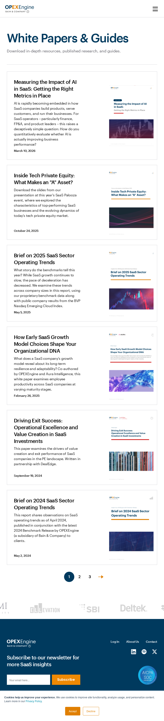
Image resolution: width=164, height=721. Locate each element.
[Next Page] (100, 576)
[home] (19, 9)
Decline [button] (90, 711)
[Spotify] (144, 651)
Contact (151, 641)
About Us (132, 641)
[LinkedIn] (133, 651)
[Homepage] (21, 643)
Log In (115, 641)
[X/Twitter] (154, 651)
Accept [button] (73, 711)
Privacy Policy (34, 701)
